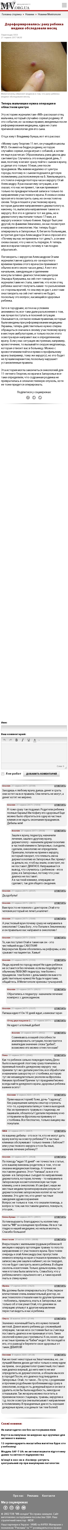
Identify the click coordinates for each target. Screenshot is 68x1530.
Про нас (18, 1496)
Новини (29, 14)
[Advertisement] (34, 566)
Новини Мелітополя (49, 14)
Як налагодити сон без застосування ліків (28, 1430)
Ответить (60, 786)
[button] (4, 740)
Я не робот (13, 773)
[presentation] (4, 740)
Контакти (48, 1496)
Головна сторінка (12, 14)
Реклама (32, 1496)
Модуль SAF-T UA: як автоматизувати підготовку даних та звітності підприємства (33, 1453)
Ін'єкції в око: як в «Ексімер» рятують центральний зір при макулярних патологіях (30, 1462)
